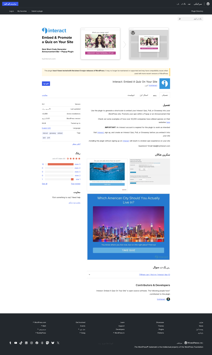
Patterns (161, 333)
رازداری (200, 333)
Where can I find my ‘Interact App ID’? (154, 275)
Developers (120, 329)
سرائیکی (179, 343)
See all (44, 184)
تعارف (201, 322)
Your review (75, 184)
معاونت (44, 95)
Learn (122, 322)
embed (60, 133)
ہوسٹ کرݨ (199, 329)
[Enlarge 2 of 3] (124, 161)
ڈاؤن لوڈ (46, 83)
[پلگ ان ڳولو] (180, 19)
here (168, 122)
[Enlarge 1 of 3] (167, 161)
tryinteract (153, 85)
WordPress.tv (119, 333)
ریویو (155, 95)
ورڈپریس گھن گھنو (10, 4)
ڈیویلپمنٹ (131, 95)
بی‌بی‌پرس (41, 329)
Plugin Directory (197, 11)
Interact (100, 132)
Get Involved (80, 322)
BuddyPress (40, 333)
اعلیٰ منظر (76, 144)
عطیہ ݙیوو (81, 329)
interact (45, 133)
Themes (161, 326)
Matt (43, 326)
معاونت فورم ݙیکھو (74, 202)
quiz (44, 138)
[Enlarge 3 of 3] (167, 196)
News (201, 326)
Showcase (160, 322)
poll (48, 138)
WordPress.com (39, 322)
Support (122, 326)
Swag (82, 333)
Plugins (161, 329)
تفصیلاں (165, 95)
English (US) (46, 128)
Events (82, 326)
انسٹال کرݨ (144, 95)
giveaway (53, 133)
